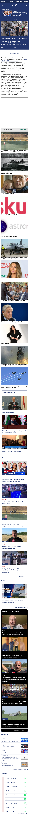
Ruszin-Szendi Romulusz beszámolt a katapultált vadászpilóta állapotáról (12, 656)
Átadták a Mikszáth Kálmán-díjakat (11, 451)
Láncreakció (5, 763)
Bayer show (5, 755)
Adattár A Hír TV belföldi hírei (12, 19)
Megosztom (13, 53)
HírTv (2, 19)
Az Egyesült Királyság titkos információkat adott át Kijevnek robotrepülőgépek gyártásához (13, 570)
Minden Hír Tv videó (19, 730)
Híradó (3, 738)
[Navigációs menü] (2, 5)
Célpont (4, 745)
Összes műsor (21, 813)
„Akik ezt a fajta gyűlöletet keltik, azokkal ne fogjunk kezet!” (13, 502)
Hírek (3, 521)
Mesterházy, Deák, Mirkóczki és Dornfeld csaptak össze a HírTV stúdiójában (20, 14)
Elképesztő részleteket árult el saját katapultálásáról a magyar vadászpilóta (12, 633)
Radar (12, 799)
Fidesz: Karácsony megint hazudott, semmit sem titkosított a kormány (14, 431)
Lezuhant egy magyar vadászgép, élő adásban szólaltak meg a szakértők (12, 601)
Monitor (4, 499)
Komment (4, 477)
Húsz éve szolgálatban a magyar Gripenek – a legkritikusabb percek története (14, 725)
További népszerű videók (20, 607)
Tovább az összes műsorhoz (19, 769)
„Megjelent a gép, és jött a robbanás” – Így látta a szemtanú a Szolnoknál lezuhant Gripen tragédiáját (14, 679)
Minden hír (21, 576)
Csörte (3, 750)
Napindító (13, 790)
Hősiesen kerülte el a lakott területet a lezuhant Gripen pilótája (12, 547)
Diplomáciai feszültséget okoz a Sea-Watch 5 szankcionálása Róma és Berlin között (14, 702)
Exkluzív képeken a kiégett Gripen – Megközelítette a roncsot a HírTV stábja (12, 525)
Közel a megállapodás (8, 412)
